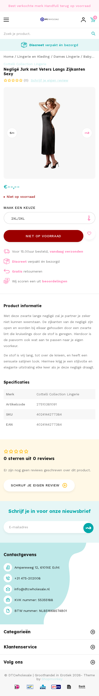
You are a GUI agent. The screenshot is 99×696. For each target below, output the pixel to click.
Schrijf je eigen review (49, 80)
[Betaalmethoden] (17, 687)
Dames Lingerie (67, 56)
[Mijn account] (83, 19)
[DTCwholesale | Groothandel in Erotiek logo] (49, 22)
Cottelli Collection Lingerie (25, 64)
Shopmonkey (52, 679)
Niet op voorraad (43, 236)
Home (8, 56)
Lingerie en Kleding (33, 56)
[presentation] (12, 133)
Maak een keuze (20, 208)
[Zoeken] (90, 33)
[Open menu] (6, 19)
